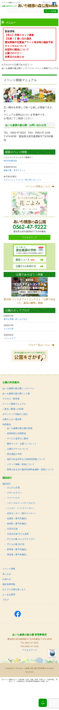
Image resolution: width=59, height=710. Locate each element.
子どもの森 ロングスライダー (21, 539)
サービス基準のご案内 (17, 438)
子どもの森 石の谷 (16, 544)
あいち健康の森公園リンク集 (16, 393)
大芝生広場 (12, 528)
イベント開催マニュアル (14, 404)
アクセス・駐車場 (10, 398)
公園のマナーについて (17, 449)
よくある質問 (8, 594)
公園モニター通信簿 (11, 419)
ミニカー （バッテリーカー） (21, 508)
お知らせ (6, 579)
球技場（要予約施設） (17, 554)
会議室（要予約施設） (17, 518)
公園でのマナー (13, 53)
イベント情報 (8, 569)
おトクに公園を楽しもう (14, 589)
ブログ (5, 599)
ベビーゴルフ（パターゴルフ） (22, 503)
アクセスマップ (29, 237)
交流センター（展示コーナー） (22, 513)
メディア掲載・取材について (20, 464)
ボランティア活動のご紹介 (15, 414)
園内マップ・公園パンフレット (22, 443)
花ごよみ (6, 574)
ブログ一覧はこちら (39, 345)
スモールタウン (14, 492)
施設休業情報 (8, 584)
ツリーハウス (13, 498)
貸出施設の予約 (14, 454)
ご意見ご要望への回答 (13, 409)
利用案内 (6, 424)
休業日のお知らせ (14, 56)
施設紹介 (6, 483)
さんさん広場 (13, 487)
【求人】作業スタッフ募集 (20, 35)
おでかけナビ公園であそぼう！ (16, 64)
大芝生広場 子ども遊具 (18, 534)
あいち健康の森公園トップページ (17, 68)
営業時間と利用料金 (16, 433)
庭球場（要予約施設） (17, 549)
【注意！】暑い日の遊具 (18, 38)
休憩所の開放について (17, 49)
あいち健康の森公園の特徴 (19, 428)
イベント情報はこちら (38, 186)
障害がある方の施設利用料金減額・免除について (30, 469)
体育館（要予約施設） (17, 523)
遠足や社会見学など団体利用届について (26, 459)
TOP (43, 704)
